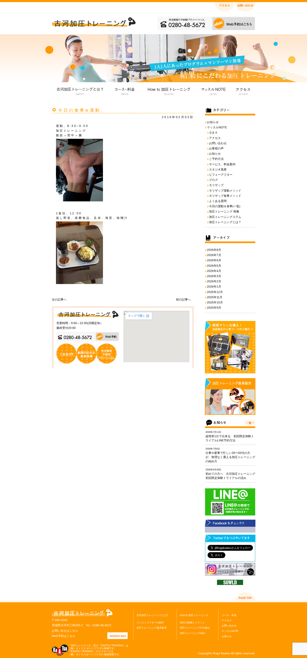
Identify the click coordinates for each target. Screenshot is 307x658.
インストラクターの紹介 (150, 622)
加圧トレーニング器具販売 (152, 627)
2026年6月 (214, 260)
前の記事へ (183, 299)
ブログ (213, 180)
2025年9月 (214, 307)
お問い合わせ (218, 143)
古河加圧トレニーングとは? (152, 615)
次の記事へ (59, 299)
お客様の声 (216, 148)
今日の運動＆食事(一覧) (224, 206)
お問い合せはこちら (65, 630)
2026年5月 (214, 265)
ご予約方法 (216, 158)
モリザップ (216, 185)
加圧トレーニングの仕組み (195, 627)
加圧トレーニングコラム (225, 216)
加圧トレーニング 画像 (224, 211)
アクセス (242, 90)
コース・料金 (124, 90)
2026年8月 (214, 249)
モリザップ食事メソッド (225, 195)
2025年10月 (215, 302)
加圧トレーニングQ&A (192, 633)
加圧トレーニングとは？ (225, 222)
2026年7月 (214, 255)
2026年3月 (214, 276)
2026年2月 (214, 281)
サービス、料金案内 (222, 164)
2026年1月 (214, 286)
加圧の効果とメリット (192, 622)
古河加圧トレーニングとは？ (80, 90)
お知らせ (213, 122)
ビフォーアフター (220, 174)
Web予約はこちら (63, 636)
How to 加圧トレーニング (168, 90)
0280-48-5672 (102, 625)
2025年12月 (215, 292)
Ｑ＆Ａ (213, 132)
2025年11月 (214, 297)
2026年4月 (214, 271)
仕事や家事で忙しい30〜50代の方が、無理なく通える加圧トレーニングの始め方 (230, 457)
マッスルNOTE (213, 90)
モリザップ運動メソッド (225, 190)
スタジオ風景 (218, 169)
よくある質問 (218, 201)
